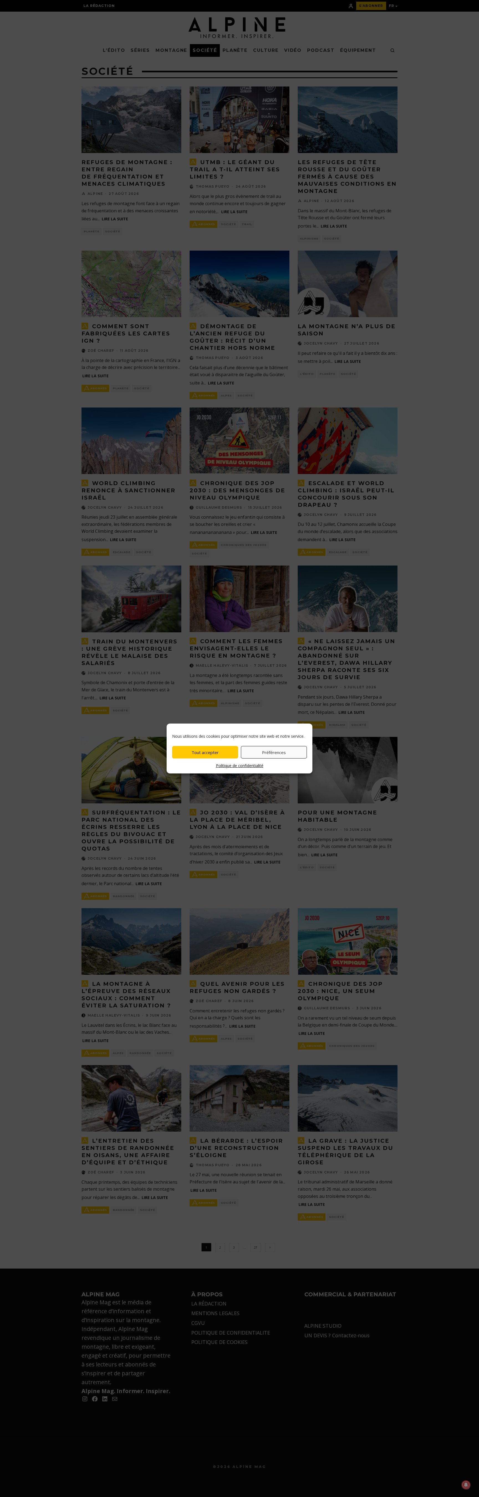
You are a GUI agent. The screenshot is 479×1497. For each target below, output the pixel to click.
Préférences (274, 752)
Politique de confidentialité (239, 765)
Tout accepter (205, 752)
